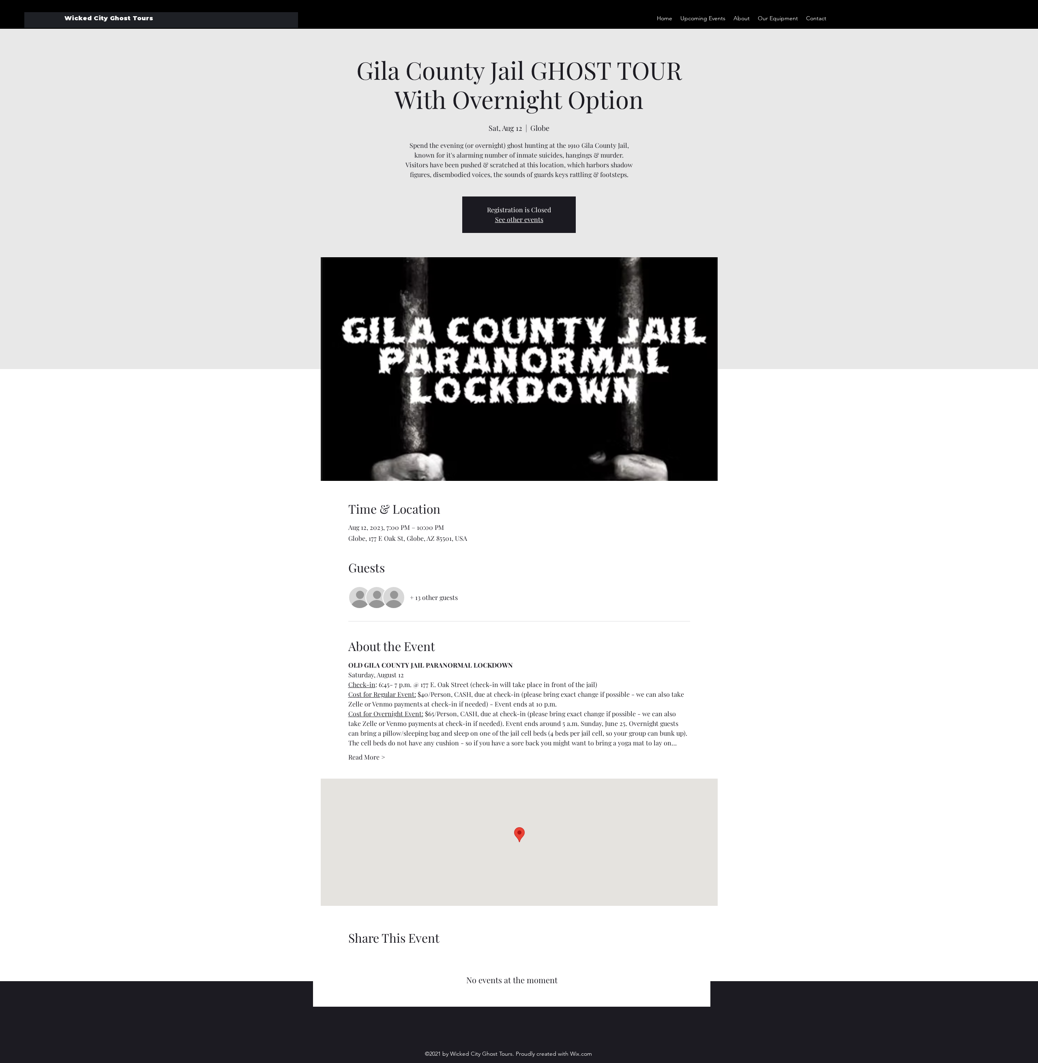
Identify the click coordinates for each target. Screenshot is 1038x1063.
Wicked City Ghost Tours (108, 18)
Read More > (366, 757)
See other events (519, 219)
